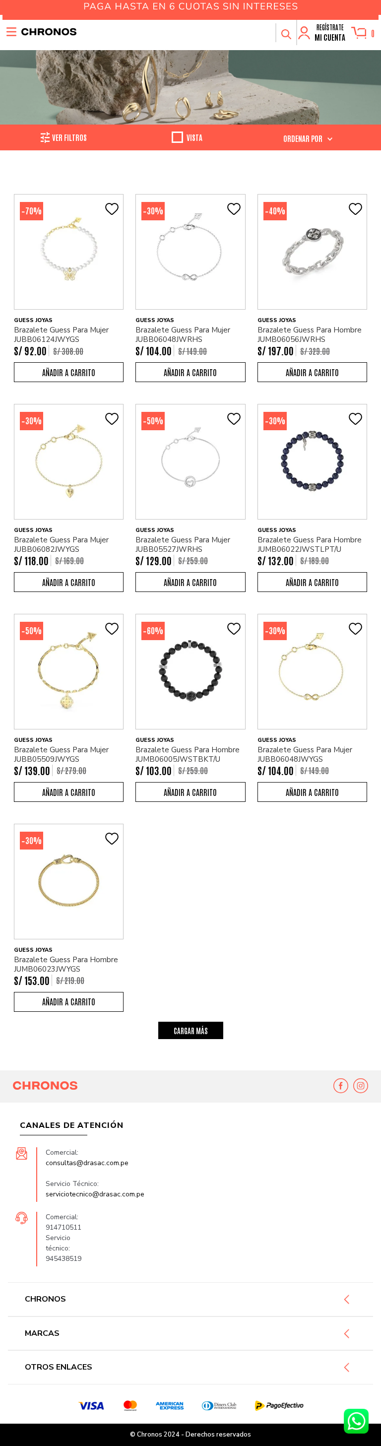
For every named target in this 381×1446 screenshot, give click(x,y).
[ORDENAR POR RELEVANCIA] (307, 138)
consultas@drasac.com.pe (87, 1163)
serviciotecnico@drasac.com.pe (95, 1194)
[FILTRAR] (69, 138)
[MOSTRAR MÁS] (190, 1030)
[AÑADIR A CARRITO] (69, 372)
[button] (285, 32)
